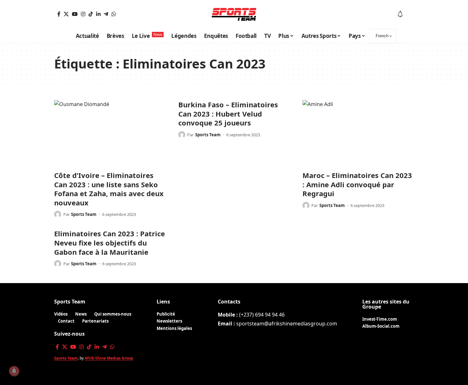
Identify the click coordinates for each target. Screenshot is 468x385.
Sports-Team (66, 358)
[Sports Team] (234, 14)
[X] (66, 14)
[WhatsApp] (113, 14)
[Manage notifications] (14, 371)
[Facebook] (59, 14)
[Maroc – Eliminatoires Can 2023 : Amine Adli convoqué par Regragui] (358, 133)
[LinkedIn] (98, 14)
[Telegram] (106, 14)
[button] (409, 14)
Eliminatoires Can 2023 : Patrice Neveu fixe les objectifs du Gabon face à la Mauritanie (109, 242)
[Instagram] (83, 14)
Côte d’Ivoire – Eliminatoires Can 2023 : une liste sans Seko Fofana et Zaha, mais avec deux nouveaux (109, 188)
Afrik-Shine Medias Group (109, 358)
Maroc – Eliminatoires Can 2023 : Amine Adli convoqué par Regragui (357, 184)
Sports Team (83, 214)
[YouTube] (74, 14)
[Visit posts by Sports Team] (57, 214)
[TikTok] (91, 14)
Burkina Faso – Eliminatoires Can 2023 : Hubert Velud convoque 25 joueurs (228, 113)
